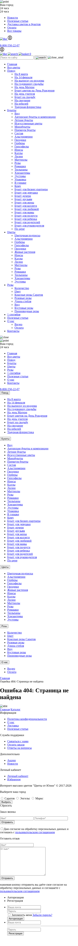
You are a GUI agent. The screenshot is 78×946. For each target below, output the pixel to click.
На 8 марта (21, 74)
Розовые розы (23, 298)
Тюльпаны (21, 169)
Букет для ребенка (26, 219)
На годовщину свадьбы (29, 83)
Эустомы (20, 176)
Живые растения (25, 251)
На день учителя (25, 93)
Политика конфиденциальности (27, 719)
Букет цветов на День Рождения (34, 90)
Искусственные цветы (28, 123)
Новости (12, 17)
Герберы (20, 143)
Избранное (14, 779)
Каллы (19, 153)
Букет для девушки (26, 192)
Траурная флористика (28, 107)
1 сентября (13, 314)
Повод (11, 70)
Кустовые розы (24, 307)
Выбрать (6, 802)
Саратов (9, 798)
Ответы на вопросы (19, 747)
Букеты (11, 110)
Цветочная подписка (27, 235)
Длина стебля (23, 301)
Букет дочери (23, 195)
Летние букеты (24, 120)
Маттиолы (21, 159)
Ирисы (19, 149)
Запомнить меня (22, 915)
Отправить (7, 822)
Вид (17, 113)
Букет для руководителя (29, 225)
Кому (18, 186)
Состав (19, 133)
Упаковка (20, 179)
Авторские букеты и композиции (35, 116)
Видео (18, 324)
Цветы (11, 232)
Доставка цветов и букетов (24, 24)
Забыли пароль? (42, 915)
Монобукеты (22, 126)
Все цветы (13, 67)
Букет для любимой (27, 209)
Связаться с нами (17, 741)
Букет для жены (24, 202)
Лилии (19, 156)
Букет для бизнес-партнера (31, 189)
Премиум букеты (25, 130)
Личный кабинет (17, 776)
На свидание (22, 100)
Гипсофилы (22, 146)
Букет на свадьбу (25, 97)
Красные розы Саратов (29, 294)
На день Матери (24, 87)
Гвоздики (20, 139)
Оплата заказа (15, 744)
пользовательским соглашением (35, 832)
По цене (20, 228)
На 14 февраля (23, 77)
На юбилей (21, 103)
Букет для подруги (26, 215)
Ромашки (20, 166)
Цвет (18, 291)
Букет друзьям (23, 199)
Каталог (15, 709)
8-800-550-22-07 (10, 45)
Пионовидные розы (27, 311)
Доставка (13, 725)
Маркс (39, 798)
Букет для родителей (27, 222)
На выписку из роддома (29, 80)
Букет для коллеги (26, 205)
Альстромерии (24, 136)
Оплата (11, 27)
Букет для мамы (24, 212)
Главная (12, 64)
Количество (22, 288)
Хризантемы (22, 172)
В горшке (20, 182)
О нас (10, 321)
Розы (18, 163)
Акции (11, 760)
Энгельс (25, 798)
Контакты (13, 331)
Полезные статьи (17, 21)
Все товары (14, 30)
